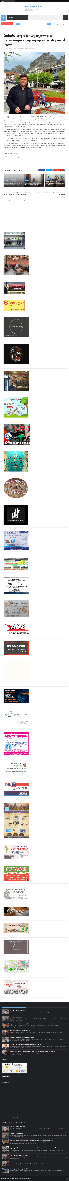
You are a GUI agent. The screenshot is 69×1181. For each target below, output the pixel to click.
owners (29, 1178)
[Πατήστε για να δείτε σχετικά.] (14, 293)
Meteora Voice (33, 6)
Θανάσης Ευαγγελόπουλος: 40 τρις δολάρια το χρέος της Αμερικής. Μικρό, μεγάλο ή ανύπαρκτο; (32, 1051)
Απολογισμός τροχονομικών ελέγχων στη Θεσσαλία (22, 1037)
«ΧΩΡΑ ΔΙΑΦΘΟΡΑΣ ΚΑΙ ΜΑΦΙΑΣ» (19, 1155)
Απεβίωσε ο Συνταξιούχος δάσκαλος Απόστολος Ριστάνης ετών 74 (25, 1044)
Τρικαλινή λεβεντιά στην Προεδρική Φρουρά (20, 1169)
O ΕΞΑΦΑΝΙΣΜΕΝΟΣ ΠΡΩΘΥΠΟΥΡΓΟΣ (20, 1030)
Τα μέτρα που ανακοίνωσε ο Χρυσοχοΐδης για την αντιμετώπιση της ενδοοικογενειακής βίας (31, 1024)
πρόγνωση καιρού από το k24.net (14, 1073)
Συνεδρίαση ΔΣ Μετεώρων (16, 1017)
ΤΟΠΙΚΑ (24, 23)
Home (5, 31)
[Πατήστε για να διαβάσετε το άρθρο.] (16, 859)
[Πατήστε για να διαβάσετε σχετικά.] (16, 275)
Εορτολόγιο (15, 1117)
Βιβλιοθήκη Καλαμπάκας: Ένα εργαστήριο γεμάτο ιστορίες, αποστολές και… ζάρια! (55, 183)
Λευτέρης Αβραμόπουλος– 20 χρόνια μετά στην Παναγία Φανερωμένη (43, 24)
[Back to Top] (67, 1179)
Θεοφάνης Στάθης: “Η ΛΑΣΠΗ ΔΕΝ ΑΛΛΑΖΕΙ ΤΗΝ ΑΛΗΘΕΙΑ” (33, 184)
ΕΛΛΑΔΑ (65, 23)
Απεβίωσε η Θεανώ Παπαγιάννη (17, 1010)
